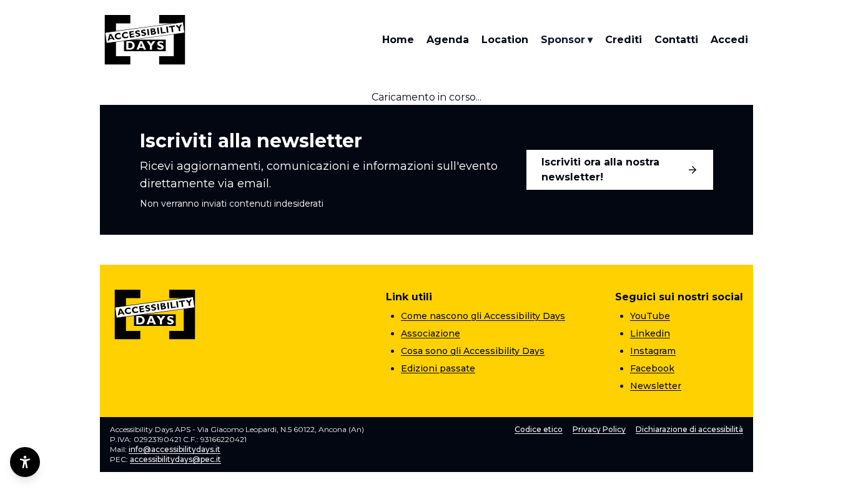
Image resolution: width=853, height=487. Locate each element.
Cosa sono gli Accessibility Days (473, 351)
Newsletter (655, 385)
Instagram (653, 351)
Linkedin (650, 333)
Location (504, 40)
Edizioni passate (438, 368)
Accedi (729, 40)
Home (398, 40)
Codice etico (539, 429)
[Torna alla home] (145, 40)
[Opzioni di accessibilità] (25, 462)
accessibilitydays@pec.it (175, 459)
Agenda (447, 40)
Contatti (676, 40)
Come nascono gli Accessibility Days (483, 316)
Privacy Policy (599, 429)
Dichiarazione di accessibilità (689, 429)
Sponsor (567, 40)
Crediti (623, 40)
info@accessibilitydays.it (174, 449)
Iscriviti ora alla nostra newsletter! (600, 169)
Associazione (430, 333)
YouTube (650, 316)
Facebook (652, 368)
